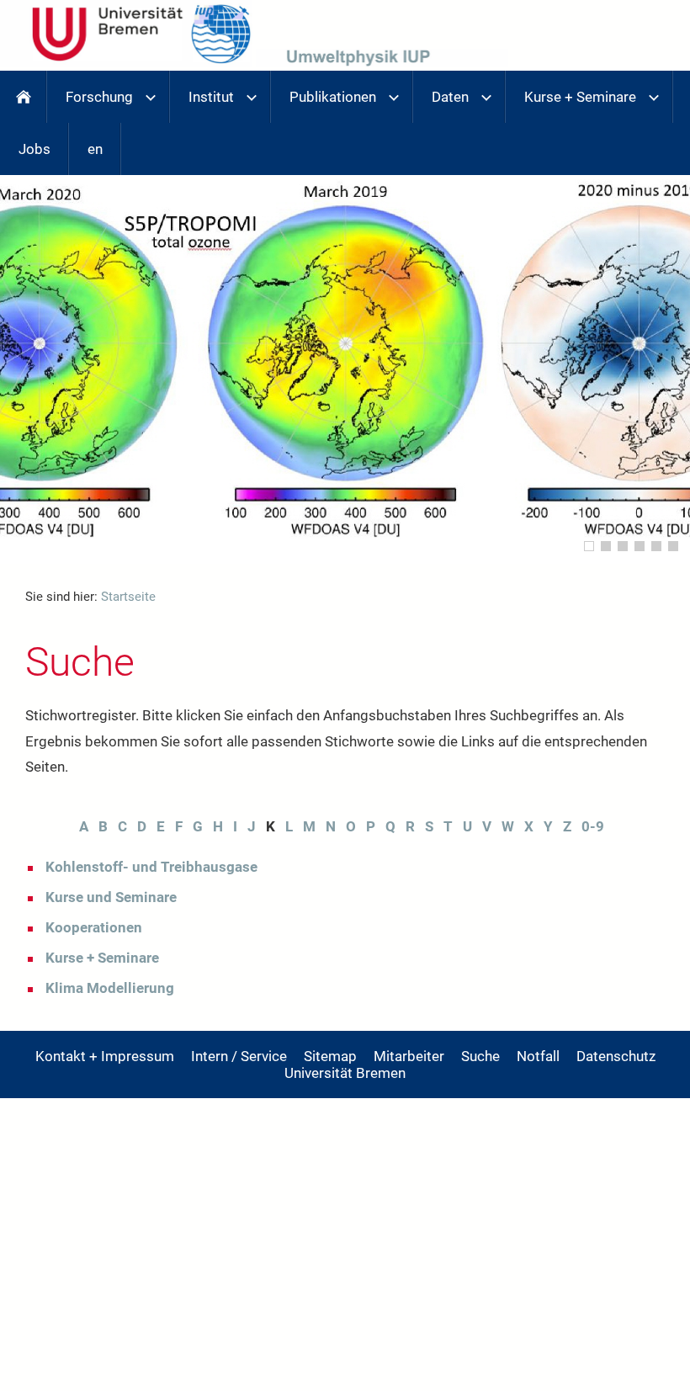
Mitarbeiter (409, 1056)
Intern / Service (239, 1056)
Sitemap (330, 1056)
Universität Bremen (345, 1072)
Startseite (128, 596)
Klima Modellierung (109, 988)
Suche (480, 1056)
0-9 (592, 826)
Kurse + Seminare (102, 957)
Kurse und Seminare (111, 897)
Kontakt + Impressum (104, 1056)
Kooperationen (93, 927)
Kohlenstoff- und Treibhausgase (151, 866)
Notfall (538, 1056)
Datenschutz (616, 1056)
